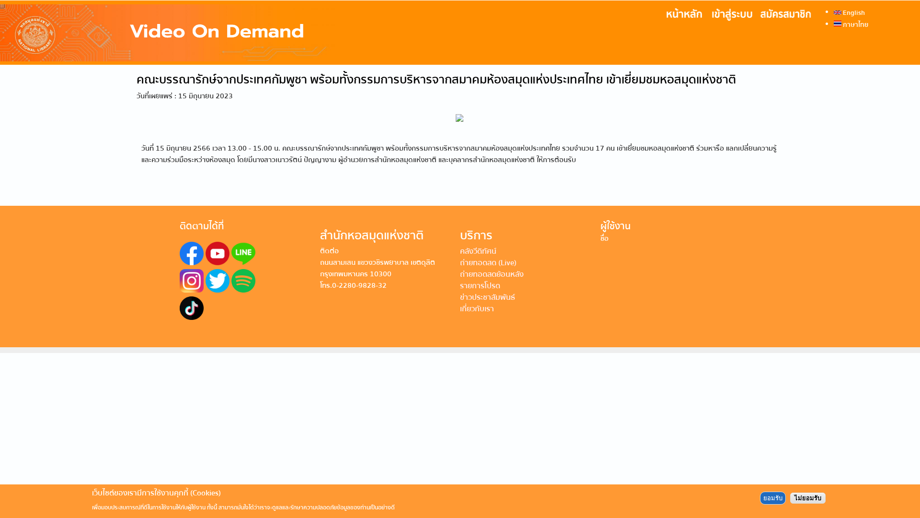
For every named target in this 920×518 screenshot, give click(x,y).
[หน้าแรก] (167, 33)
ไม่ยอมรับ (807, 498)
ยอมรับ (772, 498)
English (853, 12)
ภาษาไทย (854, 24)
